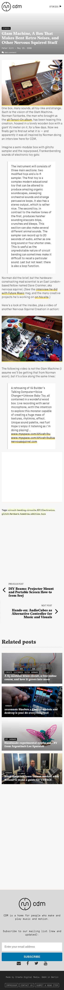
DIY (39, 510)
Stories (6, 28)
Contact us (27, 985)
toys (43, 513)
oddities (35, 513)
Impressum (11, 985)
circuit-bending (17, 510)
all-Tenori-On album (19, 120)
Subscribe (32, 956)
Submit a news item (47, 985)
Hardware (14, 513)
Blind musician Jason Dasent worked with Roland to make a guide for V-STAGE (31, 778)
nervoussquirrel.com (24, 441)
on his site (41, 297)
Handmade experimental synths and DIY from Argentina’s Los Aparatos (30, 744)
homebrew (25, 513)
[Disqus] (32, 835)
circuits (31, 510)
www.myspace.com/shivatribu (30, 434)
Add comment (10, 53)
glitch (5, 513)
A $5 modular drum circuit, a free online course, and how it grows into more (30, 677)
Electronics (48, 510)
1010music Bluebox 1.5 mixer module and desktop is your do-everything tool (31, 711)
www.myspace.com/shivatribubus (33, 438)
